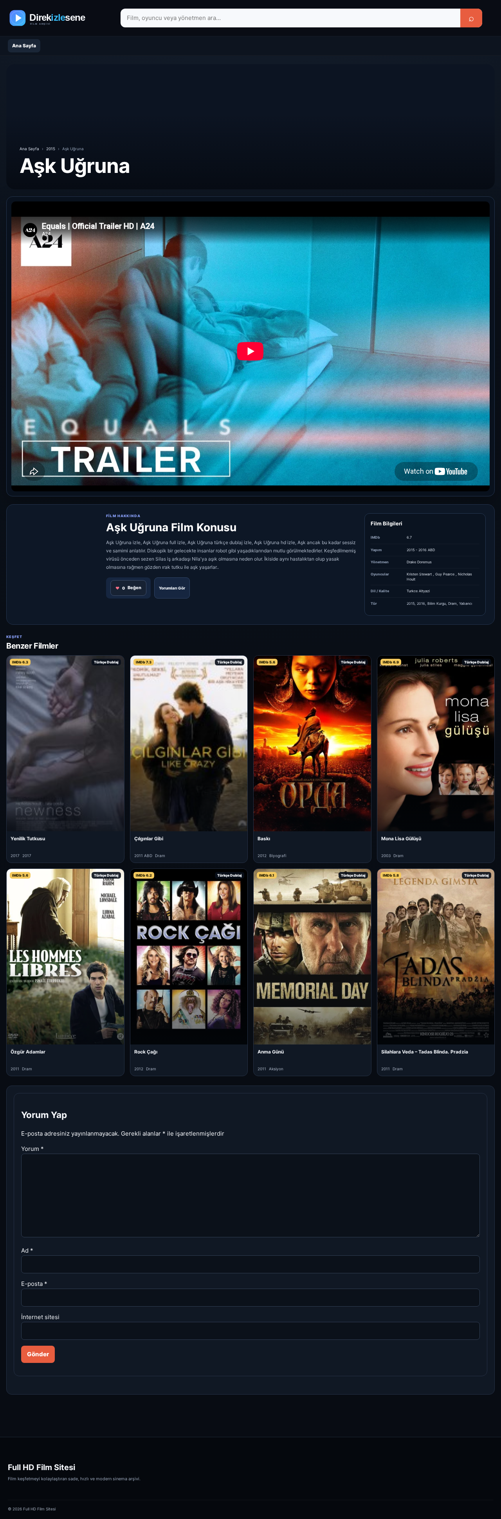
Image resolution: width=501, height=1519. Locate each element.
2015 (50, 148)
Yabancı (465, 603)
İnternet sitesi (40, 1317)
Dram (452, 603)
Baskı (264, 838)
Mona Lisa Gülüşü (401, 838)
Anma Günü (271, 1052)
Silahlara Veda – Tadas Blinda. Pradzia (424, 1052)
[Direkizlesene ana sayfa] (59, 18)
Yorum (32, 1148)
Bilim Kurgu (436, 603)
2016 (421, 603)
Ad (27, 1250)
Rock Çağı (145, 1052)
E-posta (34, 1283)
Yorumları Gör (172, 588)
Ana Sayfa (24, 46)
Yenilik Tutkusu (28, 838)
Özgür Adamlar (28, 1052)
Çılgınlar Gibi (148, 838)
